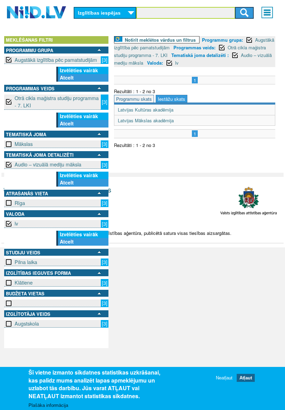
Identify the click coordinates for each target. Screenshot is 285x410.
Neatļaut (224, 377)
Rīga (20, 202)
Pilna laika (26, 262)
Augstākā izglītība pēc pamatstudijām (56, 59)
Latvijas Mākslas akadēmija (146, 120)
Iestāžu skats (171, 99)
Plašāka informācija (48, 405)
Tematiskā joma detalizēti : (200, 55)
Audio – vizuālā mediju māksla (48, 164)
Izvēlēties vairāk (79, 70)
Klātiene (24, 282)
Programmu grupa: (222, 39)
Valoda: (155, 62)
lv (16, 223)
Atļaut (245, 377)
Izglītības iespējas (99, 13)
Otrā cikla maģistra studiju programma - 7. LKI (57, 102)
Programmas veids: (194, 47)
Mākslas (24, 143)
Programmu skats (134, 99)
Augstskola (27, 323)
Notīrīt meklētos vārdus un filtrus (160, 39)
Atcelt (67, 77)
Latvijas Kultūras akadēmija (145, 109)
